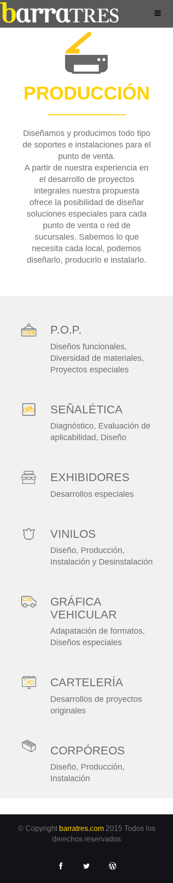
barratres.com (81, 828)
